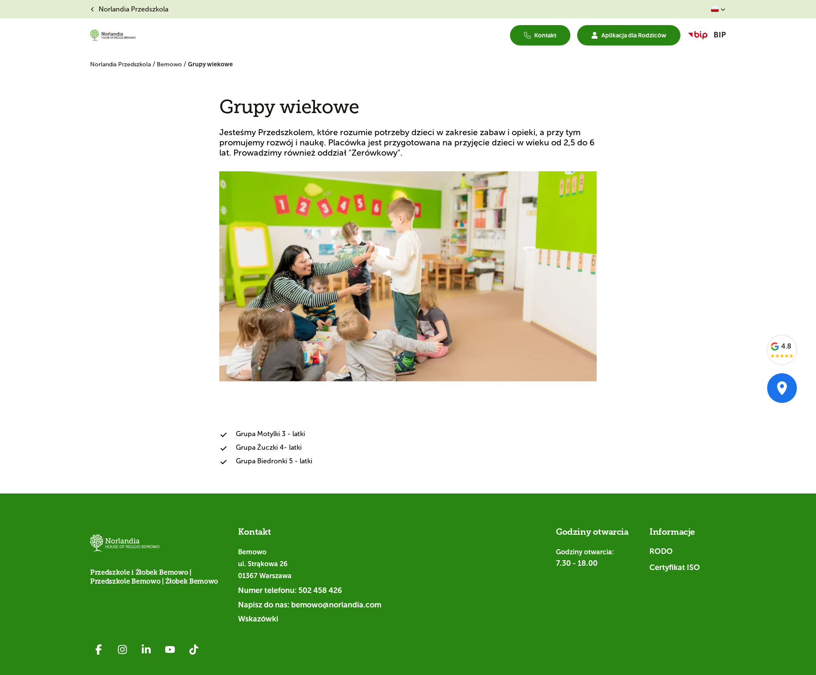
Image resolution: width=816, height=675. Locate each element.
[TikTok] (193, 649)
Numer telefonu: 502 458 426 (290, 590)
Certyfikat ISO (674, 567)
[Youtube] (170, 649)
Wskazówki (258, 619)
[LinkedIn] (146, 649)
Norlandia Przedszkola (121, 64)
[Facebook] (98, 649)
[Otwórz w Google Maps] (782, 388)
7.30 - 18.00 (577, 563)
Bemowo (170, 64)
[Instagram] (122, 649)
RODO (661, 551)
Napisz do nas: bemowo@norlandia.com (309, 605)
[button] (718, 9)
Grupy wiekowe (210, 64)
